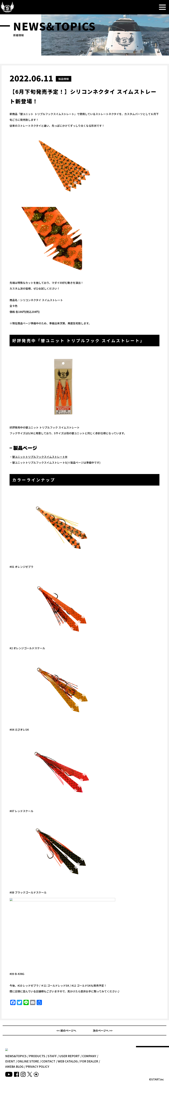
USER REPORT (69, 1056)
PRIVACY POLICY (37, 1066)
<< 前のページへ (66, 1030)
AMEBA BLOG (14, 1066)
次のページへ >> (103, 1030)
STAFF (52, 1056)
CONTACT (48, 1061)
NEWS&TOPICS (16, 1056)
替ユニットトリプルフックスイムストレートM (39, 457)
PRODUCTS (37, 1056)
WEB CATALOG (68, 1061)
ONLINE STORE (28, 1061)
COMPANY (89, 1056)
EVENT (10, 1061)
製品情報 (63, 79)
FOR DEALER (89, 1061)
